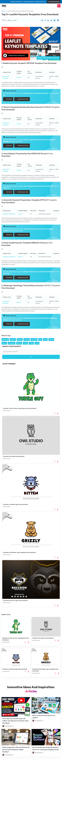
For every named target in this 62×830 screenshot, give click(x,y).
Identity (4, 343)
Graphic (51, 339)
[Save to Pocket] (57, 20)
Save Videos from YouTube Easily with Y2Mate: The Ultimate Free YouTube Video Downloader (15, 721)
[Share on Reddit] (54, 20)
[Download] (57, 413)
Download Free (23, 99)
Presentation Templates (9, 214)
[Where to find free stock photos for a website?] (46, 705)
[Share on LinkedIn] (48, 20)
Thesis (37, 343)
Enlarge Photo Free (40, 1)
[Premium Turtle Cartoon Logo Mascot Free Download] (31, 387)
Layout (25, 343)
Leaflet (31, 343)
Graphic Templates (43, 58)
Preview (9, 99)
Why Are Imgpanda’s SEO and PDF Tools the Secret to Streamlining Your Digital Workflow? (15, 749)
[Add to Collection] (54, 413)
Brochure (12, 339)
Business (19, 339)
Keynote (19, 77)
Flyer (40, 339)
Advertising (5, 339)
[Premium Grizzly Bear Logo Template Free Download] (31, 531)
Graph (45, 339)
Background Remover (17, 1)
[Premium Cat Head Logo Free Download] (31, 483)
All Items (4, 11)
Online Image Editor (28, 1)
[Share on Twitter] (42, 20)
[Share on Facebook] (45, 20)
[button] (53, 1)
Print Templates (54, 58)
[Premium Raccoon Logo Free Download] (31, 579)
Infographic (12, 343)
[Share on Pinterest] (51, 20)
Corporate (34, 339)
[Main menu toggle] (58, 5)
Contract (26, 339)
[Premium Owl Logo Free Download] (31, 435)
